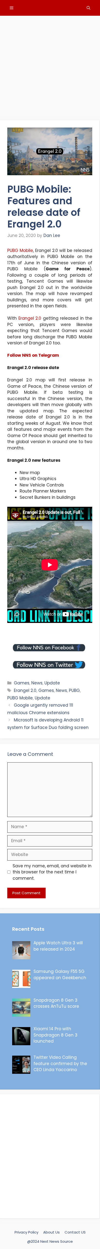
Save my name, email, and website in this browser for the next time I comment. (52, 872)
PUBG (74, 690)
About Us (51, 1232)
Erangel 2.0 (30, 318)
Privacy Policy (26, 1232)
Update (52, 683)
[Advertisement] (50, 65)
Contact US (75, 1232)
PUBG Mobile (20, 250)
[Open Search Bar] (88, 8)
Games (21, 683)
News (36, 683)
